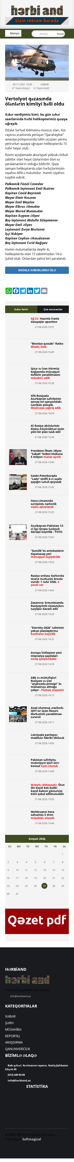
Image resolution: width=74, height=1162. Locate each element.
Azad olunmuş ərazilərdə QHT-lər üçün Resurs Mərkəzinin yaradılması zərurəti (47, 712)
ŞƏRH (9, 1023)
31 (17, 894)
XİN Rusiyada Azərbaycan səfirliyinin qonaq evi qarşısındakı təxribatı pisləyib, (46, 402)
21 (53, 878)
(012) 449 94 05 (16, 1074)
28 (53, 886)
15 (62, 870)
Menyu (14, 33)
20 (44, 878)
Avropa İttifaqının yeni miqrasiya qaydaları (46, 656)
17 (17, 878)
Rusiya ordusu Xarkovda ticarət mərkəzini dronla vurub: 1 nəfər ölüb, (47, 580)
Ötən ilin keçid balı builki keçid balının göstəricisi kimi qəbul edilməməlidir (48, 789)
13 (44, 870)
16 (8, 878)
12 (35, 870)
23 (8, 886)
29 (62, 886)
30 (8, 894)
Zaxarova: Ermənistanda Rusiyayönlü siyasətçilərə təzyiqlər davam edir (47, 606)
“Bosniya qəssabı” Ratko (47, 345)
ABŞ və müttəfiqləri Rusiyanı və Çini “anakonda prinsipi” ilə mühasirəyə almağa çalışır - (47, 684)
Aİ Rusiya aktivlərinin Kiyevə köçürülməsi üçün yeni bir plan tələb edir (47, 429)
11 (26, 870)
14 (53, 870)
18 (26, 878)
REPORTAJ (12, 1036)
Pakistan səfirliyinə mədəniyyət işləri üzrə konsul (45, 763)
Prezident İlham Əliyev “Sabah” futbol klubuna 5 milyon (47, 454)
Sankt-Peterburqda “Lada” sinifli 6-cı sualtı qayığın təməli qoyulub (46, 479)
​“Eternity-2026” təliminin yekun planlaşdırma (47, 631)
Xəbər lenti (21, 309)
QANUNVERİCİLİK (17, 1049)
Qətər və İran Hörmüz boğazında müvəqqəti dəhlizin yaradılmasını (45, 373)
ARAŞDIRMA (14, 1042)
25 (26, 886)
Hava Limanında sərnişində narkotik (44, 504)
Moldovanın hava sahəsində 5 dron (42, 815)
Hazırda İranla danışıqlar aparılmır (45, 320)
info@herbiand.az (20, 996)
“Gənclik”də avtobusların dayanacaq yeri (47, 554)
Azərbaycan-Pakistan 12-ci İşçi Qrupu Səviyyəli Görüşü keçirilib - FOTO (47, 529)
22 (62, 878)
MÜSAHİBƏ (13, 1029)
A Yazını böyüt (21, 88)
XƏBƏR (10, 1016)
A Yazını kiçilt (41, 88)
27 (44, 886)
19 (35, 878)
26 (35, 886)
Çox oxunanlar (53, 309)
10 (17, 870)
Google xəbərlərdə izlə (37, 270)
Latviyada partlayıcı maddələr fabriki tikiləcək (47, 736)
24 (17, 886)
